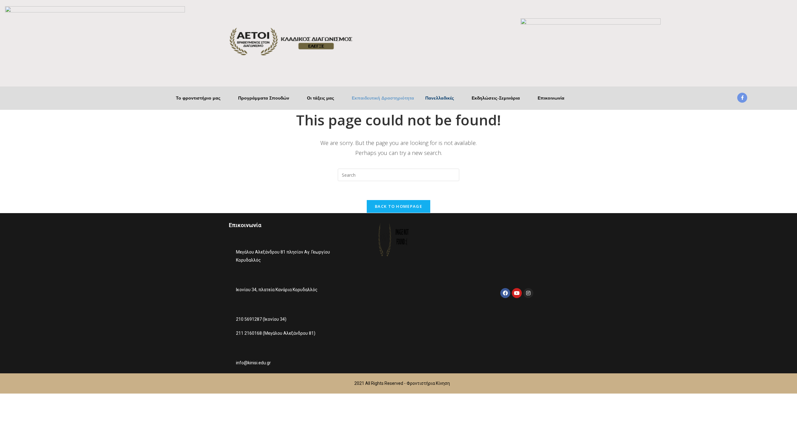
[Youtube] (517, 293)
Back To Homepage (398, 206)
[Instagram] (528, 293)
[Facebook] (505, 293)
